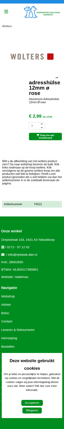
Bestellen (7, 346)
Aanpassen (30, 396)
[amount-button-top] (41, 124)
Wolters (7, 26)
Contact (6, 321)
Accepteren (32, 402)
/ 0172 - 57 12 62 (17, 247)
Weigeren (32, 410)
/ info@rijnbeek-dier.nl (21, 254)
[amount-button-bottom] (41, 127)
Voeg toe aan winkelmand (46, 136)
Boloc (5, 313)
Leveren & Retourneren (17, 330)
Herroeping (9, 338)
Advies (6, 304)
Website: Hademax (14, 277)
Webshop (8, 296)
